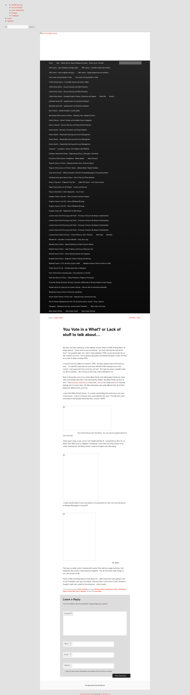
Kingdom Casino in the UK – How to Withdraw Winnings (66, 201)
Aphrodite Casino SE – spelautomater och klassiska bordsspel (69, 101)
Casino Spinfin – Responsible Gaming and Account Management (69, 134)
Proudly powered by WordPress (95, 685)
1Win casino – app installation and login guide (63, 68)
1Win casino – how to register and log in (61, 72)
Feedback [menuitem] (15, 15)
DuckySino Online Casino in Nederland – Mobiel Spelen (66, 158)
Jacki (99, 382)
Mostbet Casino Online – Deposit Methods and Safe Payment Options (71, 244)
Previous (131, 318)
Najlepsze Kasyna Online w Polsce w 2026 (97, 263)
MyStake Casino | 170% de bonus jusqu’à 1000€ (64, 263)
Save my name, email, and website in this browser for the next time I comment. (89, 671)
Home (51, 63)
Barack (97, 589)
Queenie (83, 591)
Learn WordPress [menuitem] (18, 10)
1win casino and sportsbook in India (60, 77)
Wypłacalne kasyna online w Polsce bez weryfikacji (65, 292)
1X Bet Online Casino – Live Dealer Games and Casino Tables (69, 82)
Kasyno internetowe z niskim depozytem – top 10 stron (66, 192)
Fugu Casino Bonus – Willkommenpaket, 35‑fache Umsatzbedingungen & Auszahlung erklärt (78, 173)
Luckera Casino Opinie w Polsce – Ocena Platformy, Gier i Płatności (71, 235)
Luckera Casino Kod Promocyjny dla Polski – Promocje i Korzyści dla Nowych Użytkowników (78, 216)
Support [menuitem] (14, 13)
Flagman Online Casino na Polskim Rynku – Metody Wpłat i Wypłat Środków (73, 168)
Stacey (84, 382)
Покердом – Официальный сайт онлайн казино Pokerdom (68, 306)
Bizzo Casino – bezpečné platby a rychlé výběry (64, 111)
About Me (103, 96)
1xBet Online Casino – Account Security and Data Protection (68, 87)
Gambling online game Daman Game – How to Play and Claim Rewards (71, 177)
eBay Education (93, 158)
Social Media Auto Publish (87, 694)
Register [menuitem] (10, 21)
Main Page (99, 235)
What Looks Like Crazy (98, 306)
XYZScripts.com (105, 694)
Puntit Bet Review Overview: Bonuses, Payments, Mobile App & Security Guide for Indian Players (80, 282)
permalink (98, 591)
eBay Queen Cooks (72, 311)
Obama (65, 591)
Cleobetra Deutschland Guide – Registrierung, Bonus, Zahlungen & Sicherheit (73, 153)
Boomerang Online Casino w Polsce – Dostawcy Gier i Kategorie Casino (72, 115)
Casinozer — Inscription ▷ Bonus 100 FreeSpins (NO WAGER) (69, 149)
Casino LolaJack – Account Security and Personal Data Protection (70, 125)
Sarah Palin (71, 591)
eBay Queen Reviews (88, 311)
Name (67, 643)
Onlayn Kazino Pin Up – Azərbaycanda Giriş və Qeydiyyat (67, 268)
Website (67, 665)
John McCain (122, 589)
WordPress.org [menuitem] (17, 5)
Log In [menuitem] (9, 18)
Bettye (76, 382)
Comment (68, 613)
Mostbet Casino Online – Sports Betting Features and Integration (69, 254)
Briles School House (106, 589)
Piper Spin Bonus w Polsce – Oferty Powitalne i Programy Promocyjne (71, 278)
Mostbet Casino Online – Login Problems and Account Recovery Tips (71, 249)
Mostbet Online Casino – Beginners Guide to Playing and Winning (70, 259)
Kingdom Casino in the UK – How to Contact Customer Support (69, 196)
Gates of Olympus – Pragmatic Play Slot (62, 182)
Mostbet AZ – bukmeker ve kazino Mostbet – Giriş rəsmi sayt (68, 239)
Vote (77, 591)
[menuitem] (97, 27)
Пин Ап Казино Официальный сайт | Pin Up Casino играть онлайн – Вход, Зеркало (76, 301)
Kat (115, 382)
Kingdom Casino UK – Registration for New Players (65, 211)
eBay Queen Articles (55, 311)
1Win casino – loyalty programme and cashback (93, 72)
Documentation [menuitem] (17, 7)
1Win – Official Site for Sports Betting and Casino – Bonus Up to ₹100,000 (79, 63)
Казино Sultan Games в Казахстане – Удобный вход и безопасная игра (72, 297)
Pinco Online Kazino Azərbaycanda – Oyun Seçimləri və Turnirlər (69, 273)
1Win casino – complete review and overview (95, 68)
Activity (111, 96)
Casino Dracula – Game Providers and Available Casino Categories (70, 120)
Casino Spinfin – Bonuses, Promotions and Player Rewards (68, 130)
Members (109, 235)
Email (67, 654)
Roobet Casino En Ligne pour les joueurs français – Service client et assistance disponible (78, 287)
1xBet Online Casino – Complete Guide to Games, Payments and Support (72, 96)
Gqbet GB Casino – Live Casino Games (91, 182)
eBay (115, 589)
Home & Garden (83, 589)
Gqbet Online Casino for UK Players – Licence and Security (68, 187)
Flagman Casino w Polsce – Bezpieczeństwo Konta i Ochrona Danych (71, 163)
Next (139, 318)
